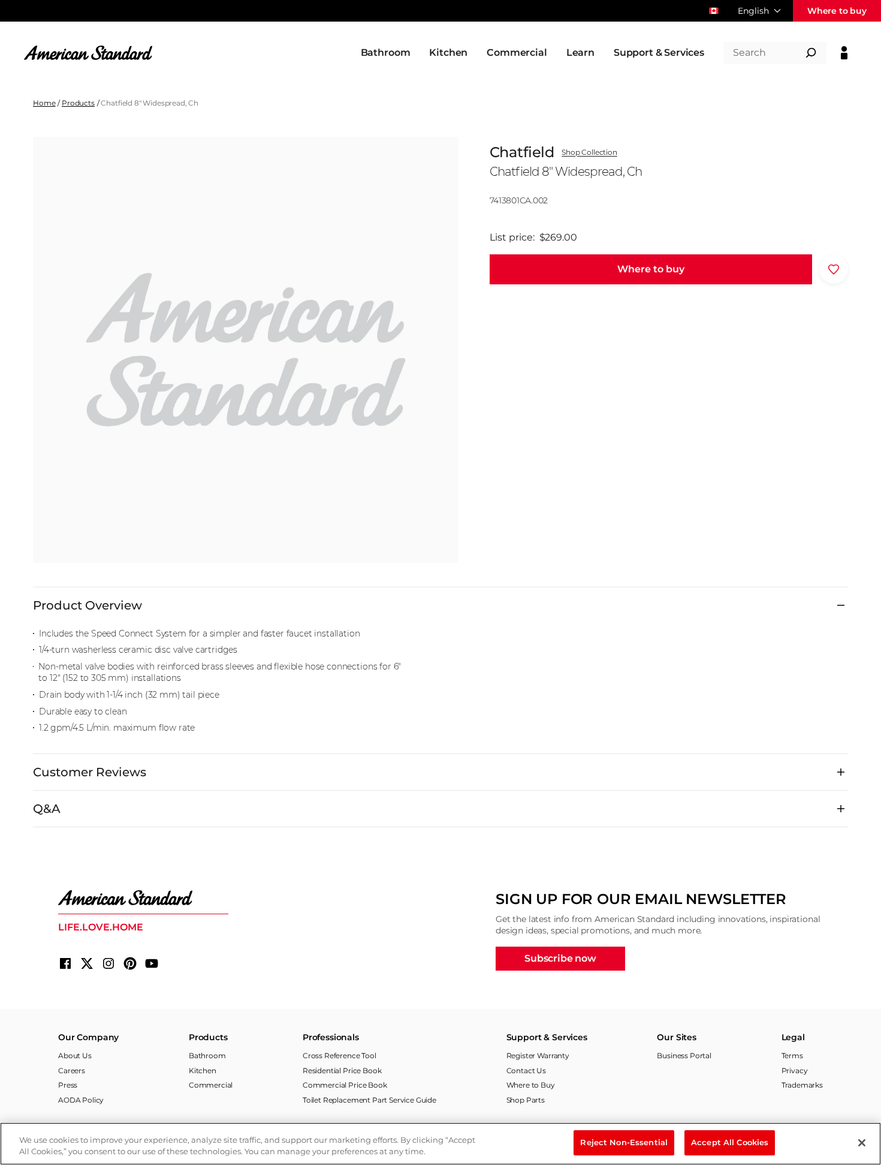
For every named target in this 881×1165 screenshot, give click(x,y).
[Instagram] (108, 963)
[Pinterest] (130, 963)
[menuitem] (386, 53)
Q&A (47, 808)
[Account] (844, 52)
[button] (651, 269)
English (753, 10)
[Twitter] (87, 963)
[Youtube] (151, 963)
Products (78, 102)
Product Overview (87, 605)
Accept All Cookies (729, 1142)
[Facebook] (65, 963)
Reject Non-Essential (624, 1142)
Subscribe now (560, 958)
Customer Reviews (89, 772)
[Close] (862, 1143)
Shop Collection (589, 152)
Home (44, 102)
